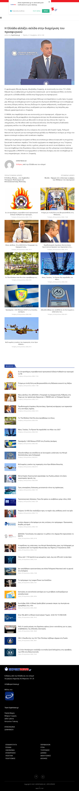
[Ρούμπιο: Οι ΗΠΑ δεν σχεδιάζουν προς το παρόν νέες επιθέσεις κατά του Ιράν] (10, 513)
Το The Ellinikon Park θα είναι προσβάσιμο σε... (21, 277)
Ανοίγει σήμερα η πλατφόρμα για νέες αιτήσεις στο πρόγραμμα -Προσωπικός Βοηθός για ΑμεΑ (45, 523)
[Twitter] (43, 776)
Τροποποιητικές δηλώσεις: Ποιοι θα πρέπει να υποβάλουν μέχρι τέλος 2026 (44, 499)
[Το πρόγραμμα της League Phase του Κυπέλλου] (10, 583)
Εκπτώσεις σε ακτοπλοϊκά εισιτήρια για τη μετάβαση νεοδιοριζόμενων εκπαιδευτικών (43, 593)
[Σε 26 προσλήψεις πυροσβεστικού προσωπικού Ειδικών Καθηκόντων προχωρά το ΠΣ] (22, 199)
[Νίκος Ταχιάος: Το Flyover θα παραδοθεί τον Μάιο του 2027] (57, 263)
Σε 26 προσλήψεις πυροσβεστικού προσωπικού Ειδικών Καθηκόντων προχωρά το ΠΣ (46, 373)
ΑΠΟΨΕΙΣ (43, 758)
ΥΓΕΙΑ (42, 747)
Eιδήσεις (19, 164)
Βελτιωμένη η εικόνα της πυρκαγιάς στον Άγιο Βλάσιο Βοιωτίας (40, 464)
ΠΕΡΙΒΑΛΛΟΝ (45, 745)
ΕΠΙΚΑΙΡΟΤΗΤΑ (11, 745)
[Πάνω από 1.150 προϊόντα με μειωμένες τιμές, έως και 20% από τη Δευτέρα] (10, 560)
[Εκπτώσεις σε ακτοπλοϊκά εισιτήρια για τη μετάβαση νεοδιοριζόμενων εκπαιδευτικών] (10, 594)
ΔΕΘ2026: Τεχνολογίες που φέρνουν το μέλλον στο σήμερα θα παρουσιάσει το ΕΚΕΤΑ (46, 535)
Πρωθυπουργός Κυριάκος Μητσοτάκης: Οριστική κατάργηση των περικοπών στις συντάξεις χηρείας (45, 407)
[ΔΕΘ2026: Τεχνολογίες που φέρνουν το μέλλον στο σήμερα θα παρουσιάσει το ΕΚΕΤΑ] (10, 536)
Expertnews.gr (15, 35)
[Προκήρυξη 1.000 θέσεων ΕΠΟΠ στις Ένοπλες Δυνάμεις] (22, 296)
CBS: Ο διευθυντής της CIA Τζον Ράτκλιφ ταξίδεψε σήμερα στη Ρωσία (43, 638)
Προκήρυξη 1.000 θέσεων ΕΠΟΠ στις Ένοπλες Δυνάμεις (37, 441)
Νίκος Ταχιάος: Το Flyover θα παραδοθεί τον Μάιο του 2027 (39, 429)
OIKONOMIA (10, 750)
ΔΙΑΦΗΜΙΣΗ (9, 730)
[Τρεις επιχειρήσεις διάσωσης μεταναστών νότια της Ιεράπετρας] (10, 490)
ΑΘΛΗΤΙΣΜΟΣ (45, 756)
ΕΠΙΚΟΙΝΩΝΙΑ (10, 727)
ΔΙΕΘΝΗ (43, 753)
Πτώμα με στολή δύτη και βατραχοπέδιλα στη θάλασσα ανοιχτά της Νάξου (45, 383)
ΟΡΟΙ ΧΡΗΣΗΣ (51, 784)
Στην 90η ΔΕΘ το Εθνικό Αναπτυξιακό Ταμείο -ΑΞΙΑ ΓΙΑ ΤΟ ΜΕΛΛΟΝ (42, 615)
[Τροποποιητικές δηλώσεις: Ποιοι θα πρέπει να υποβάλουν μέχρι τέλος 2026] (10, 502)
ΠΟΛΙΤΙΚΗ (9, 756)
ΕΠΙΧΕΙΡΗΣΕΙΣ (10, 753)
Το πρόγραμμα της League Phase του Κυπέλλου (34, 580)
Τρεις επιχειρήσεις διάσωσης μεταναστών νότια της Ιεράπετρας (40, 487)
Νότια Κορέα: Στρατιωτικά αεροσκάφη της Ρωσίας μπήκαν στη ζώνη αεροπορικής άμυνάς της (42, 477)
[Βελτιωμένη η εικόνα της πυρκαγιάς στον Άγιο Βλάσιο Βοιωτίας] (22, 328)
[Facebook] (36, 776)
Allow (46, 11)
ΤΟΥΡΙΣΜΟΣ (45, 750)
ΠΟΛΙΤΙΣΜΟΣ (10, 758)
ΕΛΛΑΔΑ (8, 747)
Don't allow (36, 11)
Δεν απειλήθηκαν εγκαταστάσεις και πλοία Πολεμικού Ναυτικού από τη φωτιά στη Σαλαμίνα (45, 570)
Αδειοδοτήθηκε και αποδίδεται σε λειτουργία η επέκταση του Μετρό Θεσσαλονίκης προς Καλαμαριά (42, 454)
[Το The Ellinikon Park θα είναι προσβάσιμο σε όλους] (22, 263)
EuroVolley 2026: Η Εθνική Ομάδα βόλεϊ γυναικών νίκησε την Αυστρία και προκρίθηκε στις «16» (43, 604)
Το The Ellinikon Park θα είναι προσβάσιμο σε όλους (36, 418)
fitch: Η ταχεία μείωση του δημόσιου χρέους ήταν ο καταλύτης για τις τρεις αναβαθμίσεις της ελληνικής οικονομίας (44, 627)
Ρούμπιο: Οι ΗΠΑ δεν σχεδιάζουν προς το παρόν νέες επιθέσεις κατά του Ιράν (45, 511)
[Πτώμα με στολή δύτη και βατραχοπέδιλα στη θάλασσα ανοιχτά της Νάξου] (57, 199)
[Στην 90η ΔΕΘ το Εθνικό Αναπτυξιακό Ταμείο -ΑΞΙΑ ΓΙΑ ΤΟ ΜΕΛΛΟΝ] (10, 618)
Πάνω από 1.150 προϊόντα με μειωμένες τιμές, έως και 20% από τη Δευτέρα (44, 557)
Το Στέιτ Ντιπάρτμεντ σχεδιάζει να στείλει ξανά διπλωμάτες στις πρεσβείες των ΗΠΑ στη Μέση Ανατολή (45, 651)
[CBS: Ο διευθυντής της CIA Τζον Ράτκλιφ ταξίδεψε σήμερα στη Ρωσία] (10, 641)
